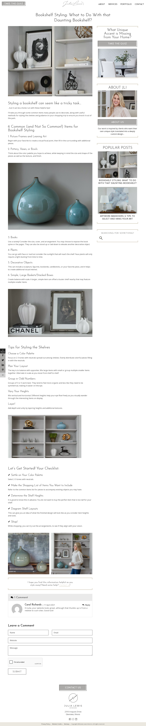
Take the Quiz (13, 4)
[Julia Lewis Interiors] (73, 3)
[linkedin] (76, 719)
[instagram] (73, 719)
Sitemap (66, 724)
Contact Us (73, 688)
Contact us (64, 585)
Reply (87, 605)
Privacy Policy (45, 724)
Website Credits (57, 724)
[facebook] (70, 719)
